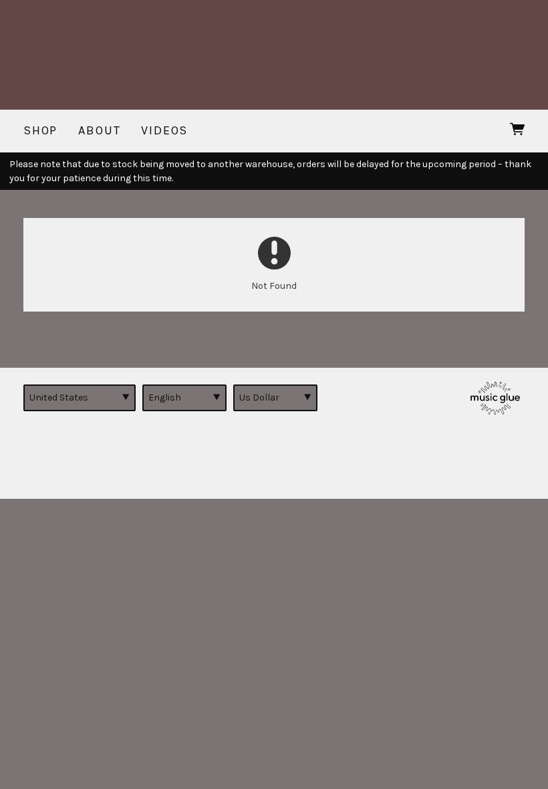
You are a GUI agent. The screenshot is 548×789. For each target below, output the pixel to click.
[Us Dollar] (275, 397)
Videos (164, 130)
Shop (40, 130)
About (99, 130)
